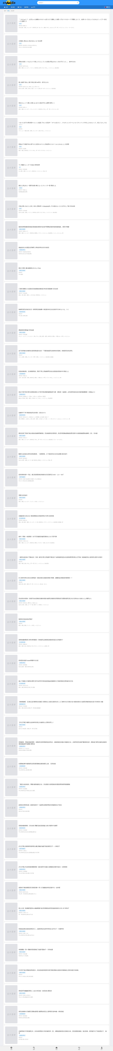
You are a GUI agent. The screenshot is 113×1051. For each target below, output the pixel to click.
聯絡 (27, 7)
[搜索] (77, 2)
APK (34, 7)
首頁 (7, 7)
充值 (20, 7)
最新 (13, 7)
